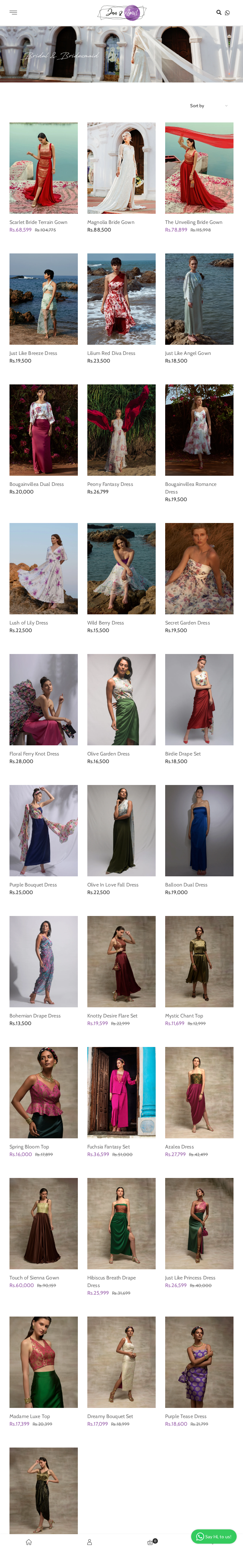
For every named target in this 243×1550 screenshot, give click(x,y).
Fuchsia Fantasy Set (108, 1147)
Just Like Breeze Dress (33, 353)
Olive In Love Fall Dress (113, 885)
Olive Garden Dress (108, 754)
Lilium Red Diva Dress (111, 353)
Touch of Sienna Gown (34, 1278)
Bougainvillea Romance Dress (190, 488)
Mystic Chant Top (184, 1016)
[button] (218, 12)
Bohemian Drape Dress (35, 1016)
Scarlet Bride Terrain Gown (38, 222)
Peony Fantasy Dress (110, 484)
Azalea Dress (179, 1147)
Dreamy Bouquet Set (110, 1416)
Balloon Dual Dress (186, 885)
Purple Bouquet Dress (33, 885)
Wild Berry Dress (105, 623)
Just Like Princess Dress (190, 1278)
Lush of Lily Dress (28, 623)
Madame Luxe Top (29, 1416)
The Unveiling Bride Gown (193, 222)
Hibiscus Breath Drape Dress (111, 1281)
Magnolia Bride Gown (110, 222)
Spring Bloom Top (29, 1147)
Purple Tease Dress (186, 1416)
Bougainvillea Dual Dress (36, 484)
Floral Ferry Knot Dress (34, 754)
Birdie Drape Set (183, 754)
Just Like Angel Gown (188, 353)
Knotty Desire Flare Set (112, 1016)
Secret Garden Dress (187, 623)
